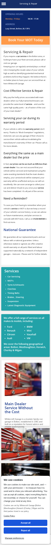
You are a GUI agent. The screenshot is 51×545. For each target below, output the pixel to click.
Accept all (25, 523)
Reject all (25, 530)
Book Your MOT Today (25, 40)
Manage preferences (14, 538)
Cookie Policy (9, 516)
